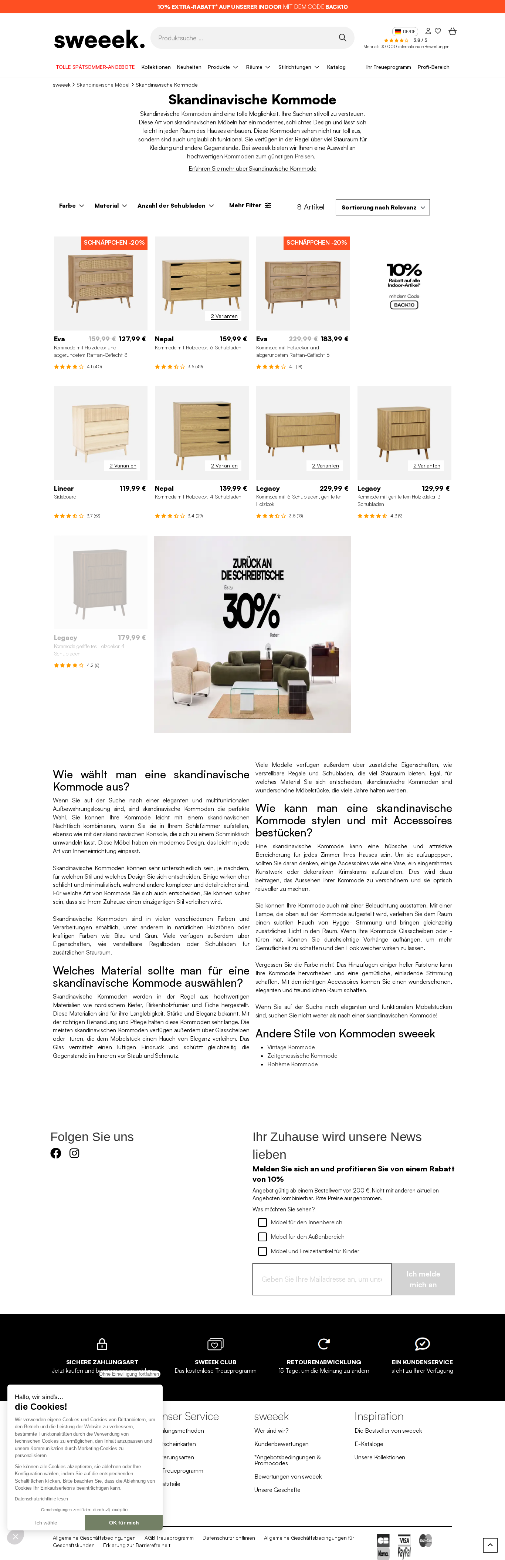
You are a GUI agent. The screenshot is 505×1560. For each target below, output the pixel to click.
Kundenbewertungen (281, 1443)
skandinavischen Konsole (135, 834)
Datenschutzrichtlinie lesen (41, 1499)
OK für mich (124, 1523)
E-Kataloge (369, 1443)
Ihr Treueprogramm (388, 67)
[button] (15, 1536)
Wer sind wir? (271, 1430)
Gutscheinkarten (175, 1443)
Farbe (67, 205)
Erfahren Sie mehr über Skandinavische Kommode (253, 168)
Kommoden (196, 113)
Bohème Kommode (292, 1064)
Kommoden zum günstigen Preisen (268, 156)
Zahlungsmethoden (179, 1430)
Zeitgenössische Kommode (302, 1055)
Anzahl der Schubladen (172, 205)
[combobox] (383, 207)
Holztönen (220, 927)
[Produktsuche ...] (342, 37)
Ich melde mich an (423, 1279)
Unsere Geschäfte (277, 1489)
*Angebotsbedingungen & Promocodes (287, 1460)
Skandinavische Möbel (103, 84)
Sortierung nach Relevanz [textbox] (379, 207)
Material (107, 205)
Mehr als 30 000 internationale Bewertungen (406, 46)
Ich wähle (46, 1523)
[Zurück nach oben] (490, 1545)
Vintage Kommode (291, 1047)
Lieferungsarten (174, 1457)
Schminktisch (233, 834)
